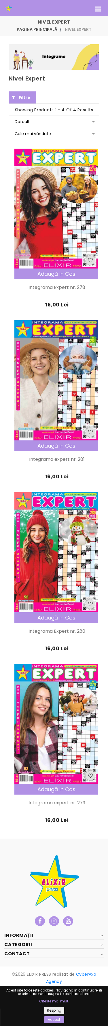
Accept (54, 1019)
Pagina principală (37, 29)
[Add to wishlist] (90, 260)
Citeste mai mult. (54, 1001)
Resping (54, 1010)
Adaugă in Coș (56, 273)
